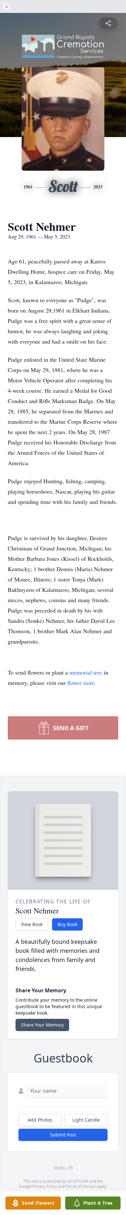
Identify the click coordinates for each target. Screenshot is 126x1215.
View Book (32, 924)
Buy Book (67, 924)
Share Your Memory (42, 1025)
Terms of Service (81, 1186)
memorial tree (85, 672)
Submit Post (63, 1135)
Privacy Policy (45, 1186)
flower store (80, 683)
